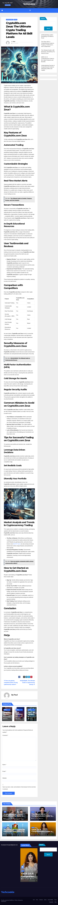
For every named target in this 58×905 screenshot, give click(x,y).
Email (4, 771)
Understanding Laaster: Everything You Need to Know (47, 36)
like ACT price (16, 544)
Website (4, 778)
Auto (37, 899)
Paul (14, 41)
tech (34, 899)
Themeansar (3, 901)
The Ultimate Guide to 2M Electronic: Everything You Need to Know (48, 52)
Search (43, 18)
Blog (5, 827)
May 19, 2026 (8, 818)
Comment (5, 735)
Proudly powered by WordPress (7, 900)
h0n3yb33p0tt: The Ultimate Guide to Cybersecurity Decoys (27, 682)
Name (4, 764)
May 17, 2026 (28, 878)
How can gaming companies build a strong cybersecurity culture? (11, 682)
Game (45, 899)
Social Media (50, 899)
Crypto (15, 19)
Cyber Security (9, 19)
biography (51, 902)
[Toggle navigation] (30, 10)
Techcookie (29, 4)
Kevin (6, 718)
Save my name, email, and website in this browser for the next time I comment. (19, 788)
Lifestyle (41, 899)
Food (55, 899)
